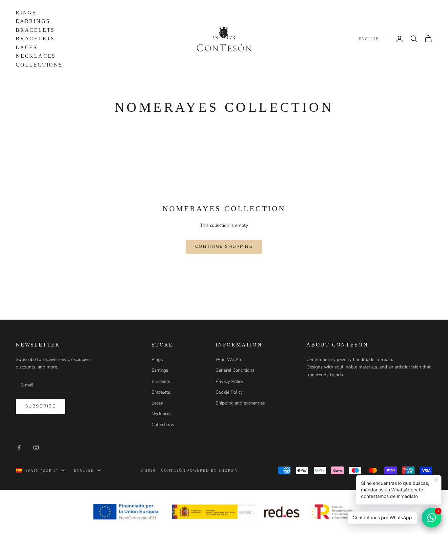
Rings (26, 12)
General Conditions (235, 370)
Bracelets (35, 30)
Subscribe (40, 406)
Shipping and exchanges (240, 403)
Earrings (33, 21)
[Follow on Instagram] (36, 447)
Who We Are (228, 359)
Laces (26, 47)
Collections (39, 65)
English (369, 39)
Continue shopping (224, 246)
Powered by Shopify (212, 470)
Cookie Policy (229, 392)
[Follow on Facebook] (19, 447)
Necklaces (36, 56)
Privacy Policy (229, 381)
